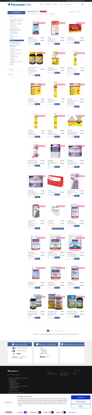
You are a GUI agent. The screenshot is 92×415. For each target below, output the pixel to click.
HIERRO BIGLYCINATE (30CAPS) (72, 192)
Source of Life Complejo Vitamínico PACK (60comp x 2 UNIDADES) (33, 70)
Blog (74, 372)
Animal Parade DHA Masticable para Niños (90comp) (52, 313)
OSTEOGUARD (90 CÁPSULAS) (32, 284)
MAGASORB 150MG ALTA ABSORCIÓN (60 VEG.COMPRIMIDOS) (33, 39)
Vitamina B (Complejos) (15, 53)
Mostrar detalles (72, 412)
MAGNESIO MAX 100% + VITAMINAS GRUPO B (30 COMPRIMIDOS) (72, 132)
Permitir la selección (81, 401)
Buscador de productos (78, 0)
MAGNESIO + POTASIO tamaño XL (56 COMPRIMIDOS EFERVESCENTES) (72, 101)
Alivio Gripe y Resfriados (16, 23)
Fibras (11, 35)
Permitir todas (80, 397)
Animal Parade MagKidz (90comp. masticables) (72, 313)
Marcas (11, 70)
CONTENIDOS (76, 370)
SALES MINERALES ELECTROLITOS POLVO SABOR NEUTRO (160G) (33, 192)
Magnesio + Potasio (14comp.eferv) (52, 100)
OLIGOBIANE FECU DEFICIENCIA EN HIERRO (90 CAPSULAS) (53, 39)
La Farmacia (67, 4)
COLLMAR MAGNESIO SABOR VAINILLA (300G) (52, 162)
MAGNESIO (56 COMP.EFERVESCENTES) (33, 100)
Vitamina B (12, 51)
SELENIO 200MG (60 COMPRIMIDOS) (52, 284)
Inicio (41, 4)
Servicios (75, 374)
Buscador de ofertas (64, 374)
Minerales (12, 40)
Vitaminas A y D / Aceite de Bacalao (16, 62)
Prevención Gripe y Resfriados (14, 46)
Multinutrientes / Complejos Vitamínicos (15, 43)
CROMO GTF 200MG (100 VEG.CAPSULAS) (52, 254)
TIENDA (49, 370)
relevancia (78, 11)
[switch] (39, 412)
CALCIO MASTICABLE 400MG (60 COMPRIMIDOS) (33, 254)
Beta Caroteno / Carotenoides (14, 32)
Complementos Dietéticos (16, 19)
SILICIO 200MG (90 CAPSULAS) (71, 284)
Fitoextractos (13, 36)
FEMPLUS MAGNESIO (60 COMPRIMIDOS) (33, 162)
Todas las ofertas (64, 372)
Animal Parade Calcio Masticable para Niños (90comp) (33, 313)
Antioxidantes (13, 27)
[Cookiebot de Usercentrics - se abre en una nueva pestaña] (9, 412)
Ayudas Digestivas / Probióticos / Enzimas (15, 29)
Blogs (61, 4)
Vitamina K (12, 60)
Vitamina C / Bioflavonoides (14, 56)
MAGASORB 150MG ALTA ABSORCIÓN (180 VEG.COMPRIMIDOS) (72, 254)
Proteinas (12, 48)
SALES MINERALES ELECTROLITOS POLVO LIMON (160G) (72, 162)
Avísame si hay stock (58, 228)
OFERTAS (62, 370)
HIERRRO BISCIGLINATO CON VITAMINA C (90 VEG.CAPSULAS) (32, 223)
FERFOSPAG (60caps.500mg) (51, 222)
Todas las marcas (51, 372)
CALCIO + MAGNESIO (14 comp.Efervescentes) (72, 69)
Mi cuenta (69, 0)
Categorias (12, 16)
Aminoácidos (13, 25)
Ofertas (55, 4)
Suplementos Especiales (16, 50)
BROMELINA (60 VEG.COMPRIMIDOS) (72, 222)
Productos (48, 4)
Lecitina (12, 38)
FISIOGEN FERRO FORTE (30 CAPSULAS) (72, 39)
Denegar (81, 406)
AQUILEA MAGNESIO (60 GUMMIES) (52, 69)
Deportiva (11, 64)
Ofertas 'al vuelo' (63, 375)
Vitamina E (12, 58)
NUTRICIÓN (16, 12)
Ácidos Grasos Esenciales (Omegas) (16, 21)
